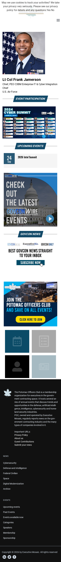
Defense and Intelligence (15, 468)
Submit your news (23, 445)
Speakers (7, 527)
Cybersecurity (9, 463)
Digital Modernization (13, 483)
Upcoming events (11, 507)
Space (6, 478)
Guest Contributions (24, 441)
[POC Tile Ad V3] (30, 304)
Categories (8, 522)
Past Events (9, 512)
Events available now (13, 517)
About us (18, 438)
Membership (9, 533)
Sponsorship (9, 538)
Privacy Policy (21, 435)
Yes (49, 10)
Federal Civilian (10, 473)
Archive (6, 489)
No (52, 10)
